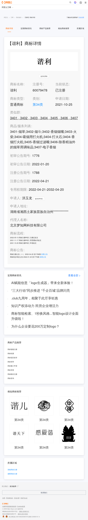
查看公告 (44, 254)
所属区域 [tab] (80, 28)
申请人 (15, 197)
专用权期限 (18, 189)
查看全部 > (74, 275)
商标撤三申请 (12, 366)
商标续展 (11, 353)
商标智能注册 (12, 349)
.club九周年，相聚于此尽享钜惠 (34, 298)
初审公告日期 (20, 164)
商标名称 (16, 84)
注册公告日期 (20, 180)
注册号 (38, 84)
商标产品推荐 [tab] (44, 28)
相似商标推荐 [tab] (63, 28)
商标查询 (11, 378)
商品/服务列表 (20, 126)
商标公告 (16, 250)
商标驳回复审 (12, 357)
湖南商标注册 (12, 470)
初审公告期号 (20, 155)
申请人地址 (18, 206)
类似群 (15, 112)
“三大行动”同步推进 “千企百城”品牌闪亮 (40, 290)
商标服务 (19, 17)
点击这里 (81, 17)
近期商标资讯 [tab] (26, 28)
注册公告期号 (20, 172)
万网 (12, 17)
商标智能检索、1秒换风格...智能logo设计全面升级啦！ (44, 316)
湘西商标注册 (12, 474)
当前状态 (62, 84)
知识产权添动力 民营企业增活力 (35, 305)
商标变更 (11, 370)
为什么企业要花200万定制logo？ (35, 326)
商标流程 (16, 233)
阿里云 (6, 17)
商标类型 (16, 98)
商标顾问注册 (12, 374)
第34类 (38, 104)
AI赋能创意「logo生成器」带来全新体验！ (42, 282)
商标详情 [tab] (9, 28)
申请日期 (62, 98)
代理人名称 (18, 219)
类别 (36, 98)
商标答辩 (11, 362)
